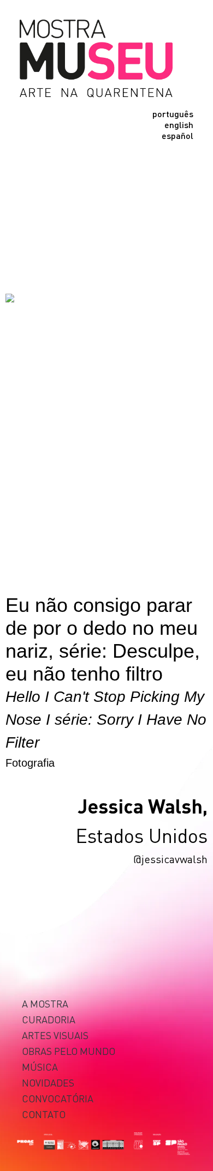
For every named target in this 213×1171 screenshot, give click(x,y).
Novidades (48, 1082)
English (178, 124)
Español (177, 135)
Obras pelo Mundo (68, 1051)
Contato (44, 1114)
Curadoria (48, 1019)
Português (172, 113)
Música (40, 1066)
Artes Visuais (55, 1035)
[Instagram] (28, 181)
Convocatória (57, 1098)
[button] (27, 150)
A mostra (45, 1003)
